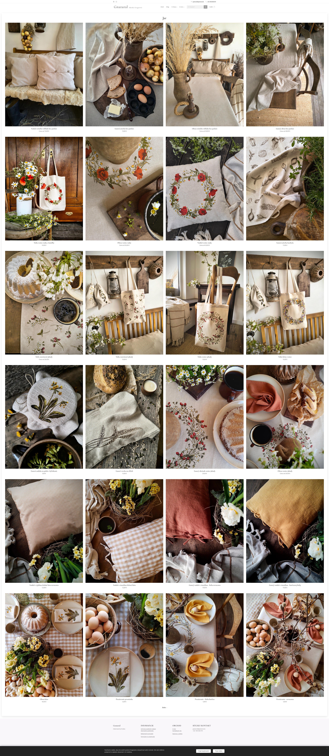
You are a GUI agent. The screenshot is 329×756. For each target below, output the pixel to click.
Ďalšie (164, 707)
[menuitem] (162, 7)
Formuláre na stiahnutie (148, 736)
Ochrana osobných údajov (148, 729)
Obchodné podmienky (147, 731)
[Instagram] (116, 1)
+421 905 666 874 (211, 1)
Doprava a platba (177, 734)
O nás (174, 729)
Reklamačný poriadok (147, 734)
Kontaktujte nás (176, 731)
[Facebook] (114, 1)
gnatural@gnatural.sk (198, 1)
